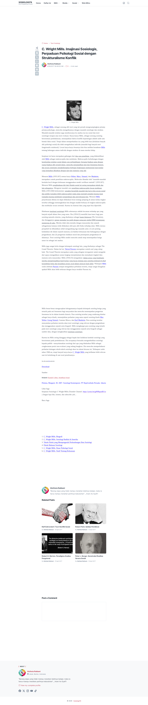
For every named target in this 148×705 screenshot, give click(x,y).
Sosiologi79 (25, 2)
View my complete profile (30, 685)
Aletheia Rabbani (33, 671)
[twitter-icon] (24, 691)
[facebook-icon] (20, 691)
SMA (56, 3)
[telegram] (37, 65)
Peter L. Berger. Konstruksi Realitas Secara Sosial (89, 557)
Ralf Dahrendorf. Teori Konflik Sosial (56, 527)
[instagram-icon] (27, 691)
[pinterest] (37, 69)
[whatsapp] (37, 61)
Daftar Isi (47, 3)
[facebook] (37, 53)
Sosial (74, 3)
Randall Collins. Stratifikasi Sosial (59, 378)
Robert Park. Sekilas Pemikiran (87, 527)
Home (38, 3)
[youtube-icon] (31, 691)
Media (65, 3)
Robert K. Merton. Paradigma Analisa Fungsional (56, 557)
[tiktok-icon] (35, 691)
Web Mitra (86, 3)
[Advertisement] (74, 24)
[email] (37, 73)
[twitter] (37, 57)
